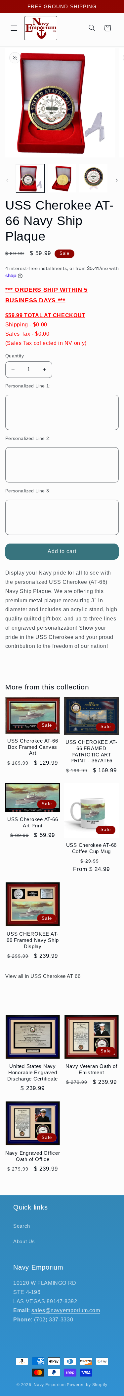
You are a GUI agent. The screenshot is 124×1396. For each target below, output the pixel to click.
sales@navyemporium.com (65, 1310)
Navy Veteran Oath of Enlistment (91, 1069)
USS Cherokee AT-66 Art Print (32, 822)
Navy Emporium (50, 1385)
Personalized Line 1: (28, 385)
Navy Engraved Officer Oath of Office (32, 1156)
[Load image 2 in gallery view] (62, 178)
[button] (13, 28)
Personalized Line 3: (28, 490)
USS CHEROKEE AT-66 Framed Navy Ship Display (33, 940)
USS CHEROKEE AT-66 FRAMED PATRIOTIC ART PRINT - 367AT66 (91, 751)
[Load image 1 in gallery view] (30, 178)
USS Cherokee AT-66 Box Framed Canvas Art (32, 747)
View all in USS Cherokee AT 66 (43, 976)
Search (21, 1226)
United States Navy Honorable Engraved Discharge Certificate (32, 1072)
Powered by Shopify (87, 1385)
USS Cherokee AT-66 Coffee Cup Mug (91, 848)
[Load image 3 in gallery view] (93, 178)
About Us (24, 1241)
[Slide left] (7, 180)
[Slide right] (116, 180)
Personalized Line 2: (28, 438)
